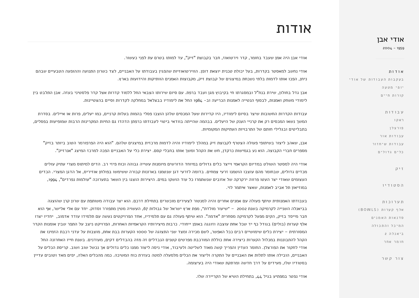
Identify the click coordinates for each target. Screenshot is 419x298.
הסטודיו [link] (393, 185)
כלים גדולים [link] (391, 152)
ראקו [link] (399, 120)
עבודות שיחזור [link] (388, 144)
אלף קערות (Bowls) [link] (381, 209)
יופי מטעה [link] (393, 87)
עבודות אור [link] (392, 136)
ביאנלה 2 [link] (394, 233)
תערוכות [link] (393, 202)
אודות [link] (396, 71)
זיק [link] (399, 168)
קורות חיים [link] (392, 95)
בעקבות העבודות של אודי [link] (376, 79)
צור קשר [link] (393, 258)
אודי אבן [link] (390, 39)
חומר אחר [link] (394, 241)
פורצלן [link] (397, 128)
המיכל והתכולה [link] (388, 225)
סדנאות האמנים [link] (387, 217)
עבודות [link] (394, 112)
